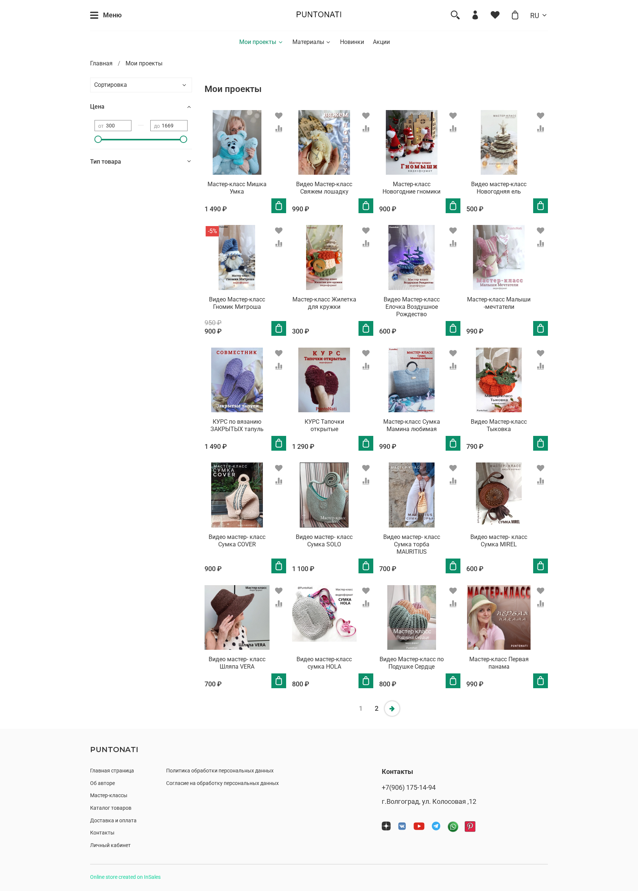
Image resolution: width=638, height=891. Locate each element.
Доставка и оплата (113, 820)
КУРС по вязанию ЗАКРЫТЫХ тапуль (237, 425)
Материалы (308, 41)
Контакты (102, 833)
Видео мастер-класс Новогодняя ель (498, 188)
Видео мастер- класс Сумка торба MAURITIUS (411, 544)
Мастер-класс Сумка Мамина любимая (411, 425)
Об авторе (102, 783)
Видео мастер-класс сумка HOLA (324, 663)
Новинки (352, 41)
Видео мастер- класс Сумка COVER (237, 540)
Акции (381, 41)
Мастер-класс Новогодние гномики (411, 188)
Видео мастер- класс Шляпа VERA (237, 663)
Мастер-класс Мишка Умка (237, 188)
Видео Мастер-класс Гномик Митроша (237, 303)
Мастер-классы (108, 795)
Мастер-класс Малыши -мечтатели (499, 303)
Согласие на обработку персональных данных (222, 783)
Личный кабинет (110, 845)
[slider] (98, 139)
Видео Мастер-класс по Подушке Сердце (412, 663)
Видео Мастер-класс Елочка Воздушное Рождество (412, 307)
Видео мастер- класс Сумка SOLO (324, 540)
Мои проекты (257, 41)
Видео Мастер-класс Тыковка (499, 425)
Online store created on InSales (125, 877)
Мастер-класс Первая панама (499, 663)
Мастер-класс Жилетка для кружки (324, 303)
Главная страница (112, 771)
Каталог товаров (110, 808)
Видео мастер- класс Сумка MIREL (498, 540)
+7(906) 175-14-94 (409, 787)
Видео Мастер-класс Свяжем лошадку (324, 188)
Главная (101, 63)
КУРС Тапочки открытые (324, 425)
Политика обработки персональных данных (220, 771)
